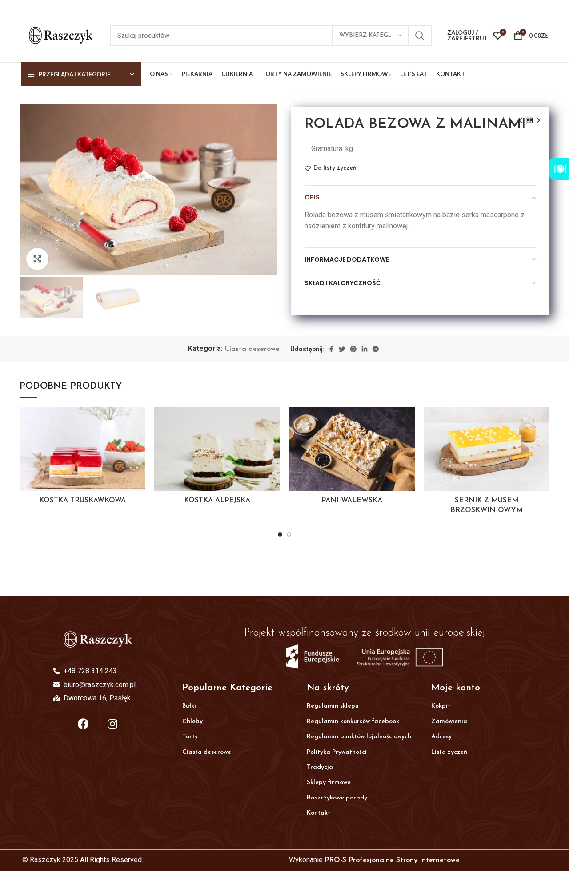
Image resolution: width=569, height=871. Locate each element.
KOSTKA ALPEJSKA (217, 500)
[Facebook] (83, 724)
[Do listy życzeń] (139, 422)
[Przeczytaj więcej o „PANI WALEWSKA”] (408, 442)
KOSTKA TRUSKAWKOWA (82, 500)
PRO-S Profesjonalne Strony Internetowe (392, 860)
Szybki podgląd (139, 462)
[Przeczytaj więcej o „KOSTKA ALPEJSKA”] (273, 442)
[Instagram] (112, 724)
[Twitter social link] (342, 349)
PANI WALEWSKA (351, 500)
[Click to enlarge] (37, 259)
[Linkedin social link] (364, 349)
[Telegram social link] (375, 349)
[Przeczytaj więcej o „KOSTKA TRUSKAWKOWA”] (139, 442)
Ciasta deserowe (252, 349)
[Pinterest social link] (353, 349)
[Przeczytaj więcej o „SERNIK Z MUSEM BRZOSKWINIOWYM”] (543, 442)
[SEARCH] (420, 35)
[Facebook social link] (331, 349)
